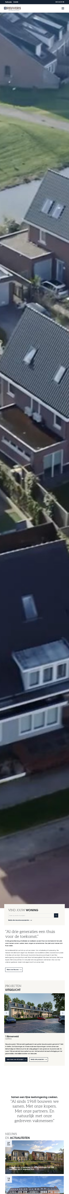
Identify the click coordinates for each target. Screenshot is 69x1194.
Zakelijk (15, 2)
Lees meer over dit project (15, 1059)
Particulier (8, 2)
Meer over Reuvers (13, 969)
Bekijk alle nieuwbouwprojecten (18, 920)
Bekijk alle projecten (37, 1059)
